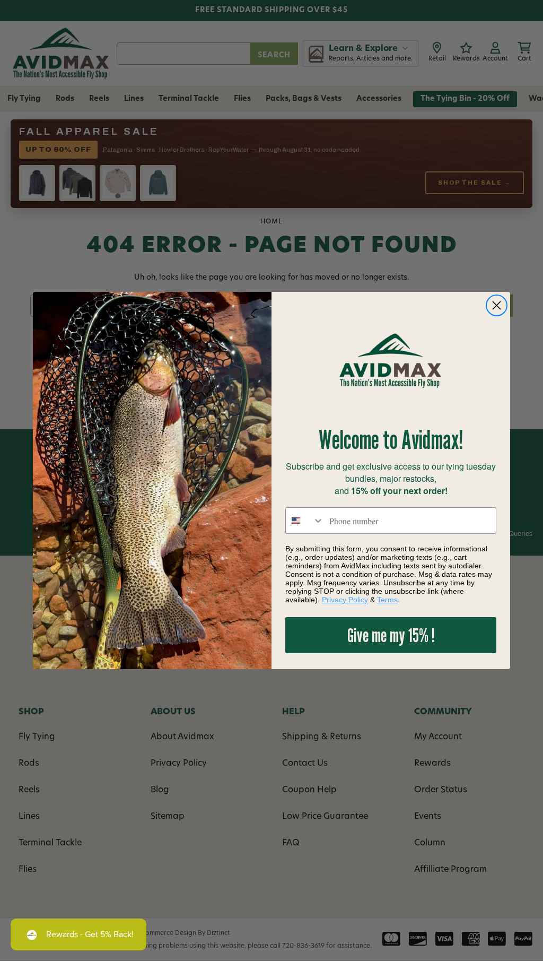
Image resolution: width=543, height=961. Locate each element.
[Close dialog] (496, 305)
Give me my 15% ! (391, 635)
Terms (387, 599)
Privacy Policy (345, 599)
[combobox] (305, 520)
